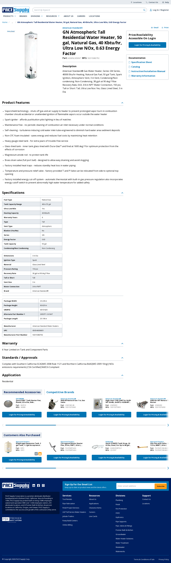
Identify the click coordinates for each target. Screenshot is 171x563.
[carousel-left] (2, 425)
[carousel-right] (168, 425)
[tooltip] (12, 22)
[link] (9, 16)
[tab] (22, 392)
